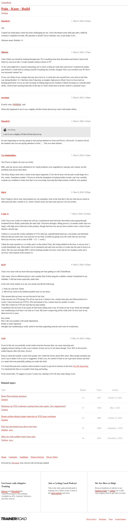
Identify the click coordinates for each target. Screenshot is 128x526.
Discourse (15, 463)
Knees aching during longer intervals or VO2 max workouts (28, 416)
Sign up (4, 491)
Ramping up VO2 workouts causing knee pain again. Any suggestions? (33, 406)
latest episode (56, 493)
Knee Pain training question (13, 396)
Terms (111, 519)
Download (15, 491)
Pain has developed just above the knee (19, 426)
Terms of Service (37, 457)
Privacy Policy (52, 457)
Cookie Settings (120, 519)
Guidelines (24, 457)
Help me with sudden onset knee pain (18, 436)
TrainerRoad (6, 3)
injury (11, 430)
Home (3, 457)
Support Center (101, 490)
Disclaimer (102, 519)
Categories (13, 457)
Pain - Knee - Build (15, 9)
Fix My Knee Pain (81, 366)
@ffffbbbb (17, 105)
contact (112, 490)
